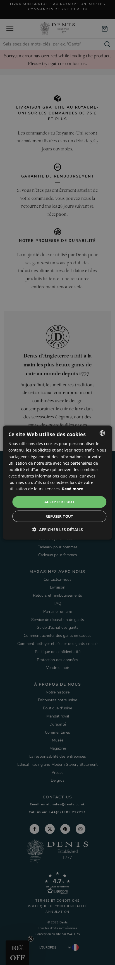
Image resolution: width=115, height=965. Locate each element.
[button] (57, 529)
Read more (72, 488)
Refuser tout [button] (59, 515)
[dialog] (57, 483)
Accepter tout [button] (59, 501)
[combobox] (102, 433)
